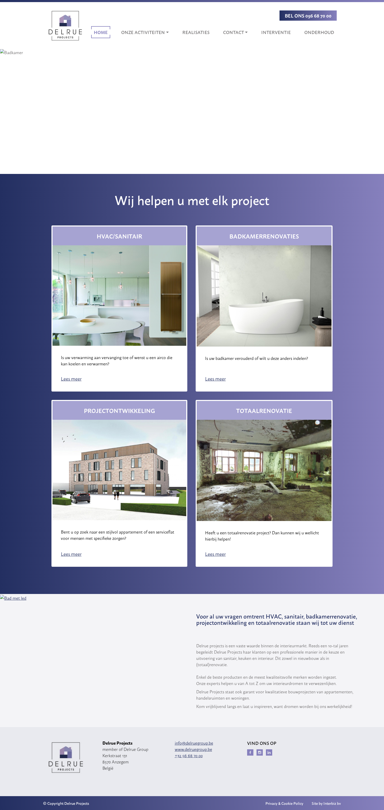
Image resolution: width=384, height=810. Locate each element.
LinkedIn (269, 752)
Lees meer (71, 378)
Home (101, 32)
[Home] (65, 25)
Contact (233, 32)
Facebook (250, 752)
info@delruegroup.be (194, 742)
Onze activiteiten (143, 32)
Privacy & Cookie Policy (284, 803)
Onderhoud (319, 32)
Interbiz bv (332, 803)
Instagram (260, 752)
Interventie (276, 32)
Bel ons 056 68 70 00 (308, 15)
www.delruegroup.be (193, 749)
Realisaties (196, 32)
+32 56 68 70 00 (189, 755)
